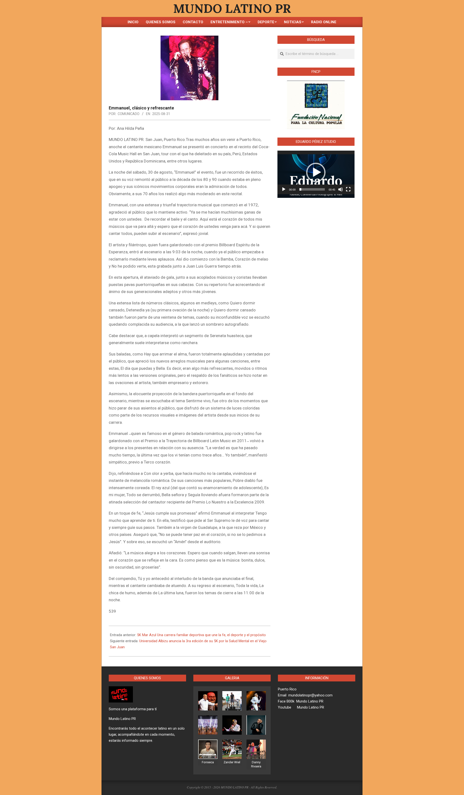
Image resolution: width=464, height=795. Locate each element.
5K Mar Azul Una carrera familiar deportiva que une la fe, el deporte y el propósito (201, 635)
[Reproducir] (283, 189)
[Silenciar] (340, 189)
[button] (316, 172)
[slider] (312, 189)
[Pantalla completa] (348, 189)
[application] (316, 172)
